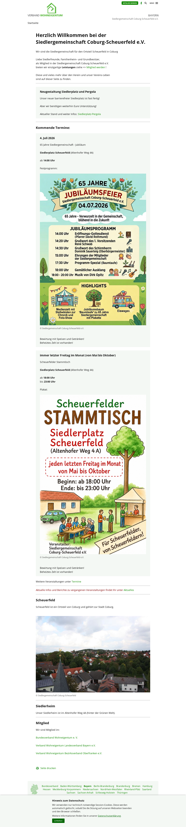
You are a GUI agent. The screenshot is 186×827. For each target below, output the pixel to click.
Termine (76, 581)
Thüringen (122, 792)
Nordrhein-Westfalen (111, 789)
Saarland (146, 789)
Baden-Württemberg (71, 786)
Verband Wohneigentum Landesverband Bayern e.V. (66, 745)
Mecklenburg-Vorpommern (67, 789)
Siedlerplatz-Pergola (89, 114)
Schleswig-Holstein (105, 792)
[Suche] (145, 3)
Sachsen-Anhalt (85, 792)
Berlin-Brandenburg (104, 786)
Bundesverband (50, 786)
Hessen (47, 789)
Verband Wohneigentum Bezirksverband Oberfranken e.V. (69, 753)
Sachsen (71, 792)
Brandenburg (123, 786)
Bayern (88, 786)
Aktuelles (129, 590)
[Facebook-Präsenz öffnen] (141, 3)
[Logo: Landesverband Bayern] (58, 9)
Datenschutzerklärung (109, 815)
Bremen (136, 786)
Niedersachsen (90, 789)
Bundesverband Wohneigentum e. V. (57, 737)
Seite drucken (48, 768)
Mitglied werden (130, 3)
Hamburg (147, 786)
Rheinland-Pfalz (132, 789)
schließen (58, 821)
